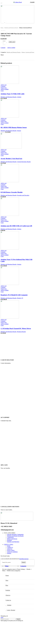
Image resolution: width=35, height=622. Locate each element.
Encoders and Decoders (23, 195)
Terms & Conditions (12, 551)
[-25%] (10, 117)
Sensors (19, 130)
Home (2, 27)
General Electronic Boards (24, 161)
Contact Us (10, 547)
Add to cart (11, 41)
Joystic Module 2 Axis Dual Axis (11, 158)
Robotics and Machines (13, 541)
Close (2, 90)
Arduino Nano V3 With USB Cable (12, 94)
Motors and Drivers (12, 538)
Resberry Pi (20, 298)
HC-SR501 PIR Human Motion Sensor (14, 127)
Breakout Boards (21, 331)
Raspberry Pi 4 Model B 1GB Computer (14, 295)
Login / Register (11, 610)
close (2, 617)
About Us (9, 549)
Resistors (9, 540)
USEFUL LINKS (8, 544)
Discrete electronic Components (15, 534)
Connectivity (10, 537)
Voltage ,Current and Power (25, 27)
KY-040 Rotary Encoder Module (11, 192)
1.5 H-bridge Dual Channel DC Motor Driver (16, 328)
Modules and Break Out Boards (15, 536)
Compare (3, 47)
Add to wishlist (11, 47)
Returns (9, 553)
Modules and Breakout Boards (11, 27)
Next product (5, 30)
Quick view (4, 87)
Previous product (1, 30)
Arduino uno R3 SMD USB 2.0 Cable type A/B (16, 226)
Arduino (19, 97)
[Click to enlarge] (4, 22)
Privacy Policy (11, 550)
